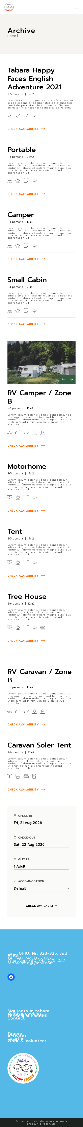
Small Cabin (27, 279)
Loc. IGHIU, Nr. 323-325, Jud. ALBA (37, 954)
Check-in (25, 816)
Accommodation (31, 881)
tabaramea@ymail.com (30, 963)
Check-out (26, 838)
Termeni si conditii (27, 1016)
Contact (16, 1018)
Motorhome (26, 466)
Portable (21, 149)
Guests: (24, 859)
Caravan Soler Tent (39, 745)
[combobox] (41, 889)
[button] (63, 379)
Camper (20, 214)
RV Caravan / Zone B (39, 675)
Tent (14, 531)
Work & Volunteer (27, 1041)
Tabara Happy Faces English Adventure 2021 (34, 78)
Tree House (27, 596)
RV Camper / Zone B (39, 397)
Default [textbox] (20, 888)
